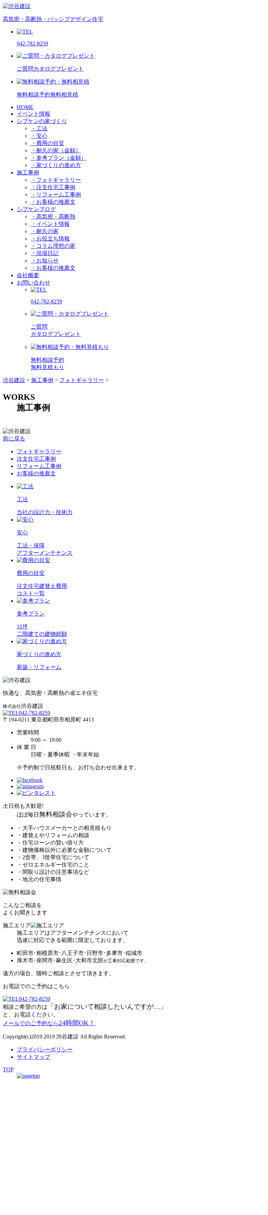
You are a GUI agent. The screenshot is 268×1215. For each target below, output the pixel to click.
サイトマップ (33, 1057)
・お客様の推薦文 (53, 202)
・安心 (39, 136)
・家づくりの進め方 (56, 165)
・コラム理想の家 (53, 246)
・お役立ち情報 (50, 239)
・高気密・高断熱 (53, 217)
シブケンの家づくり (42, 121)
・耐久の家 (45, 231)
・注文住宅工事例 (53, 187)
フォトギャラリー (39, 451)
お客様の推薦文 (36, 473)
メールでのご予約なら (49, 1023)
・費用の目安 (47, 143)
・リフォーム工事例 (56, 194)
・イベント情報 (50, 224)
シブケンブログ (36, 209)
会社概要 (28, 275)
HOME (25, 107)
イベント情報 (33, 114)
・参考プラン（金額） (59, 158)
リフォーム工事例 (39, 466)
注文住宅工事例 (36, 459)
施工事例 (28, 172)
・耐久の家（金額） (56, 150)
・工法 (39, 128)
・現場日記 (45, 253)
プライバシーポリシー (45, 1049)
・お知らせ (45, 261)
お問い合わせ (33, 283)
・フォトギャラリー (56, 180)
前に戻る (14, 438)
